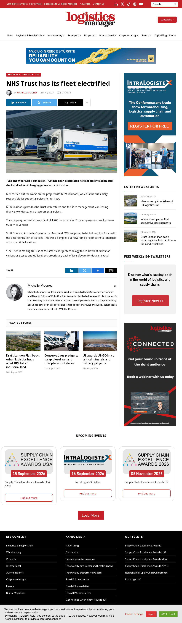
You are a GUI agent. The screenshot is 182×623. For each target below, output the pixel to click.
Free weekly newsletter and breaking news (89, 565)
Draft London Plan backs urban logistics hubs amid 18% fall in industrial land (23, 361)
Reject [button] (151, 614)
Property (89, 35)
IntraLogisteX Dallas (87, 482)
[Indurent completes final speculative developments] (130, 218)
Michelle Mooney (27, 92)
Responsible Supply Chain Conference (146, 572)
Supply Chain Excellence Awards (143, 545)
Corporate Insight (128, 35)
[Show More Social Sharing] (87, 102)
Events (145, 35)
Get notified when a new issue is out (86, 599)
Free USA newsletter (77, 579)
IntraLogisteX (133, 579)
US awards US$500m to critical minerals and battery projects (98, 359)
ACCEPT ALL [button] (168, 614)
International (106, 35)
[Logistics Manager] (91, 19)
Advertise (85, 3)
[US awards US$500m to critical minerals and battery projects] (100, 341)
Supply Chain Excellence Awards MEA (146, 559)
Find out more (29, 497)
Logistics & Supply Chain (29, 35)
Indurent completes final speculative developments (156, 221)
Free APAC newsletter (78, 592)
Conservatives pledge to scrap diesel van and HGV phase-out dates (61, 359)
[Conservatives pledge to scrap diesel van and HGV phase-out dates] (61, 341)
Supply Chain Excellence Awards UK (146, 482)
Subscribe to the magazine (80, 559)
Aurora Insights (15, 572)
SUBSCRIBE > (167, 19)
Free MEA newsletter (78, 586)
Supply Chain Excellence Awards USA (146, 552)
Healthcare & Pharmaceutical (23, 74)
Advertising (72, 545)
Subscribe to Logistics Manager (60, 3)
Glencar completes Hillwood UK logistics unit (157, 203)
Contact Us (98, 3)
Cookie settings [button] (134, 614)
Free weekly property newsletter (84, 572)
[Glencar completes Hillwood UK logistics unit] (130, 200)
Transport (73, 35)
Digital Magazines (163, 35)
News (10, 35)
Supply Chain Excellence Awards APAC (146, 565)
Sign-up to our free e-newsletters (24, 3)
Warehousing (55, 35)
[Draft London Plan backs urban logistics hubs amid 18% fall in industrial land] (23, 341)
